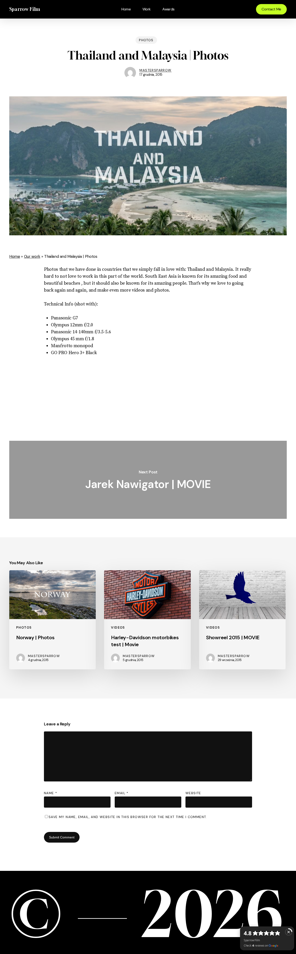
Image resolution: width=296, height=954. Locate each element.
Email (122, 793)
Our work (32, 256)
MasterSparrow (155, 70)
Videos (118, 627)
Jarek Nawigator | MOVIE (148, 480)
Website (193, 793)
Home (14, 256)
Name (50, 793)
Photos (146, 40)
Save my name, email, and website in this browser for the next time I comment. (128, 817)
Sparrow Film (24, 9)
